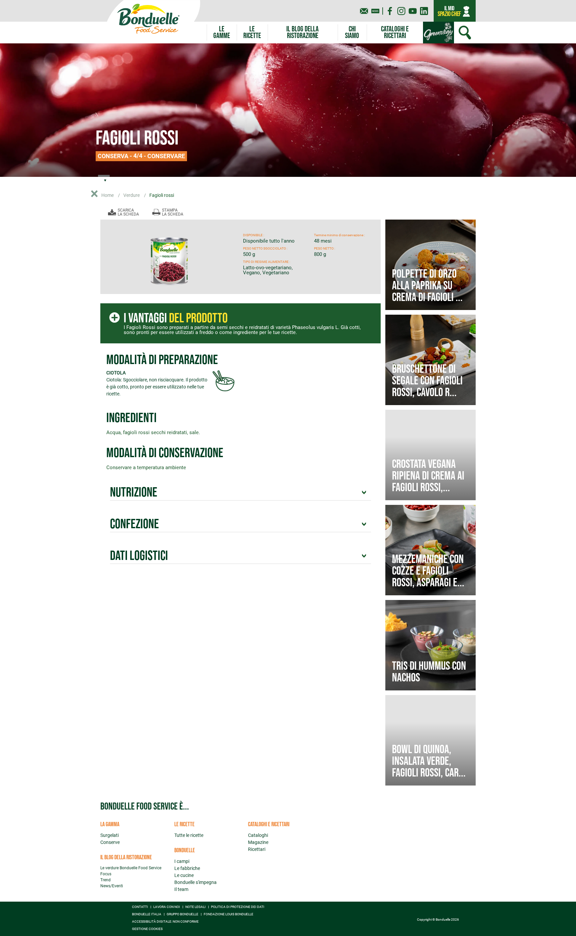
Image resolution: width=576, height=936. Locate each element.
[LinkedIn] (424, 11)
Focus (105, 874)
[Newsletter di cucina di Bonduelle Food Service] (375, 11)
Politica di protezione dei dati (237, 907)
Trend (105, 880)
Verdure (132, 195)
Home (108, 195)
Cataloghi (258, 835)
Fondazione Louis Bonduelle (228, 914)
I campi (181, 861)
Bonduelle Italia (146, 914)
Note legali (195, 907)
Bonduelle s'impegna (195, 882)
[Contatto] (364, 11)
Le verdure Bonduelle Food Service (130, 868)
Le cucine (184, 875)
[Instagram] (401, 11)
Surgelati (109, 835)
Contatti (140, 907)
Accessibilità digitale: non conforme (165, 921)
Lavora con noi (166, 907)
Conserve (110, 842)
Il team (181, 889)
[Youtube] (413, 11)
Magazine (258, 842)
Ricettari (256, 849)
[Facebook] (390, 11)
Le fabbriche (187, 868)
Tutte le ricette (188, 835)
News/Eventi (111, 886)
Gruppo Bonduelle (182, 914)
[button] (222, 32)
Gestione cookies (147, 929)
